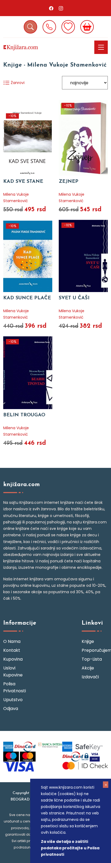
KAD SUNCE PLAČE (27, 298)
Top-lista (92, 659)
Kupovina (13, 659)
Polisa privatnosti (14, 687)
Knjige (88, 641)
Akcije (88, 668)
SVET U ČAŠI (74, 298)
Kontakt (11, 650)
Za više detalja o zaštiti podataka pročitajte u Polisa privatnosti (70, 848)
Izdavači (90, 677)
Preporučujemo (95, 650)
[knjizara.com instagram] (61, 8)
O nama (11, 641)
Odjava (10, 708)
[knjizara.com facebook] (51, 8)
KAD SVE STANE (23, 181)
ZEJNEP (68, 181)
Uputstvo (13, 700)
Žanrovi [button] (17, 82)
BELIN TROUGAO (24, 415)
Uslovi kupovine (13, 671)
